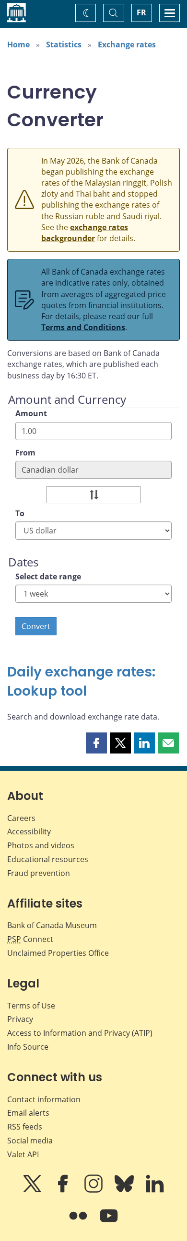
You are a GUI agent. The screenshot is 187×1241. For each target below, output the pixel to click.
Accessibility (29, 831)
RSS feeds (24, 1126)
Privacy (20, 1019)
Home (18, 44)
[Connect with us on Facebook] (63, 1190)
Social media (30, 1140)
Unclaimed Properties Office (58, 953)
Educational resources (47, 859)
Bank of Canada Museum (52, 925)
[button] (96, 742)
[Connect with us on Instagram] (94, 1190)
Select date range (48, 576)
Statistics (64, 44)
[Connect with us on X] (33, 1190)
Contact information (44, 1099)
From (25, 452)
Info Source (27, 1047)
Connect (30, 939)
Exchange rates (127, 44)
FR (141, 12)
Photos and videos (40, 845)
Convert (36, 626)
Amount (31, 413)
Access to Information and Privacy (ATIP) (79, 1033)
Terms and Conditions (83, 327)
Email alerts (28, 1113)
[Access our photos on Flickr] (79, 1222)
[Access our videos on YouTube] (108, 1222)
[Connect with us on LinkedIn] (154, 1190)
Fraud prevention (38, 873)
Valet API (23, 1154)
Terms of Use (31, 1005)
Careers (21, 818)
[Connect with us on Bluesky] (125, 1190)
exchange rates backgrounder (84, 233)
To (19, 513)
